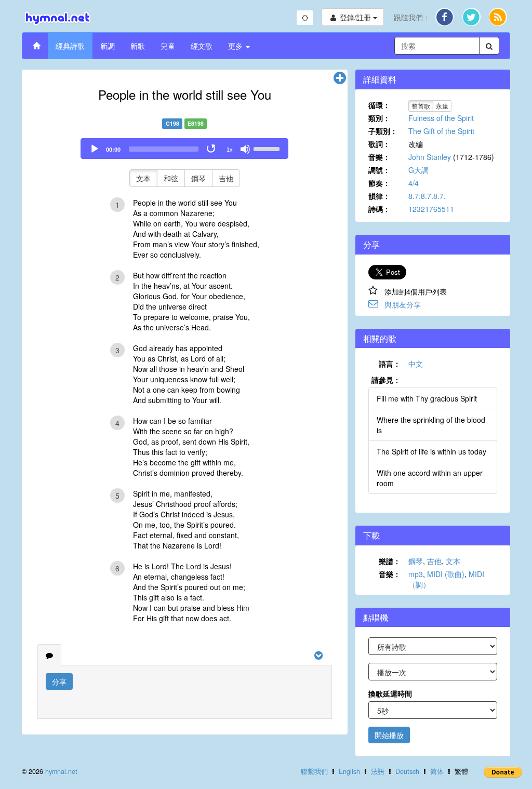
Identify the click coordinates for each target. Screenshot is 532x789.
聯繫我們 (314, 771)
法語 (377, 771)
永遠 (442, 105)
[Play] (94, 149)
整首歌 (420, 105)
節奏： (379, 183)
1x (230, 149)
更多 (236, 46)
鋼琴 (198, 178)
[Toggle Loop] (212, 149)
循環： (379, 105)
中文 (415, 363)
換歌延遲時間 (390, 693)
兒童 (168, 46)
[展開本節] (340, 78)
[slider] (268, 148)
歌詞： (379, 144)
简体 (437, 771)
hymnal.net (61, 771)
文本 (143, 178)
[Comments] (49, 655)
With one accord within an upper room (430, 477)
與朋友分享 (402, 304)
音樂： (379, 157)
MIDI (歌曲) (445, 574)
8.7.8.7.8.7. (427, 196)
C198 (172, 123)
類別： (379, 118)
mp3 (415, 574)
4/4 (413, 183)
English (349, 771)
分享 (59, 681)
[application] (184, 148)
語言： (390, 363)
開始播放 (389, 735)
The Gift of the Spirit (441, 131)
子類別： (382, 131)
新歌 (137, 46)
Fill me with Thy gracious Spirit (427, 398)
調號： (379, 170)
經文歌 (201, 46)
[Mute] (245, 149)
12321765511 (431, 209)
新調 (107, 46)
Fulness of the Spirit (441, 118)
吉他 (226, 178)
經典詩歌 (70, 46)
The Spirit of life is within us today (431, 451)
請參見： (386, 380)
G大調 (418, 170)
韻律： (379, 196)
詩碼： (379, 209)
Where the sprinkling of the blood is (431, 424)
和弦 (171, 178)
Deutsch (407, 771)
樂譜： (390, 561)
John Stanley (429, 157)
